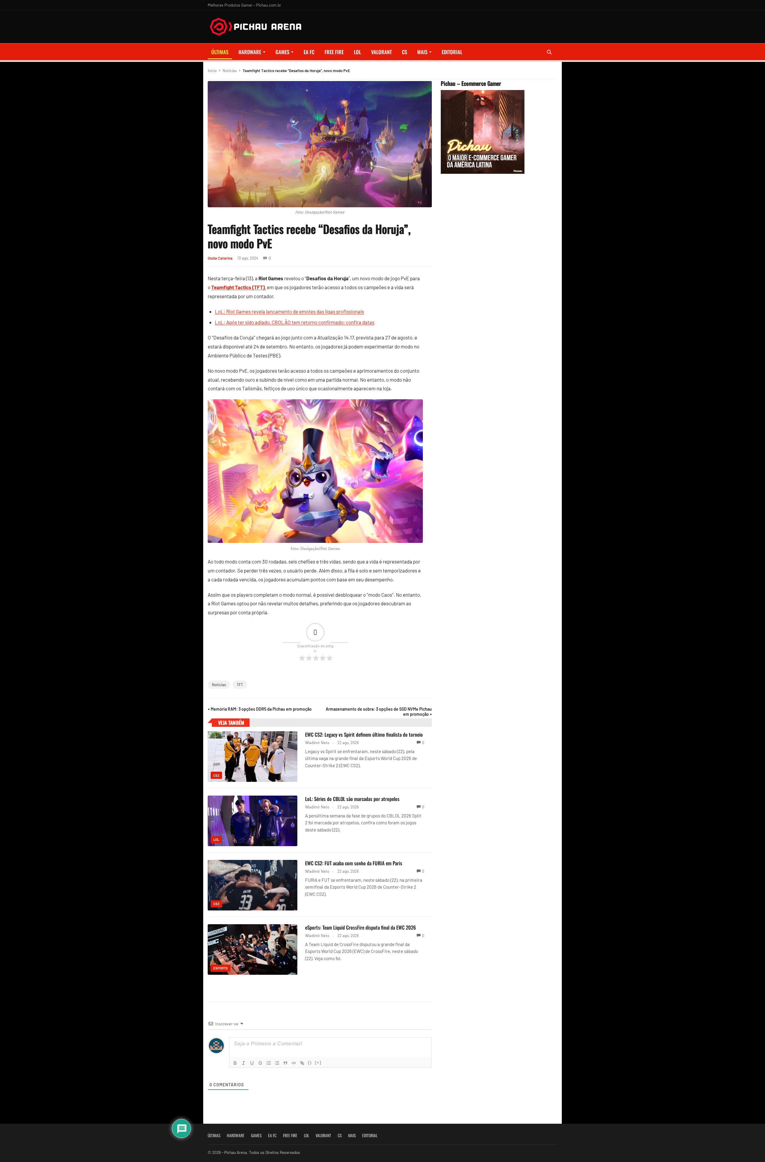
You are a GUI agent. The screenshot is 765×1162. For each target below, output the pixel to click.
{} (310, 1062)
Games (282, 52)
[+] (318, 1062)
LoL (357, 52)
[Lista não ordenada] (277, 1063)
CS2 (216, 775)
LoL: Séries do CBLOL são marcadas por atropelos (352, 798)
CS (404, 52)
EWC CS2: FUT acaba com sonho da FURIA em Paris (353, 863)
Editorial (452, 52)
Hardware (249, 52)
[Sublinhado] (252, 1063)
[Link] (302, 1063)
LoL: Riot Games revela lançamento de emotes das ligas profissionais (289, 311)
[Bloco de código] (294, 1063)
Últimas (219, 52)
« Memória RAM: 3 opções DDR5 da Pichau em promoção (260, 709)
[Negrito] (235, 1063)
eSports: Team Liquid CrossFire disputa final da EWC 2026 (360, 927)
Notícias (230, 70)
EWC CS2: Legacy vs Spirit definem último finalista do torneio (364, 734)
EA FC (309, 52)
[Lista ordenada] (268, 1063)
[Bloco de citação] (285, 1063)
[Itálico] (243, 1063)
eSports (220, 968)
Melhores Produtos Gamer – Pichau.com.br (244, 4)
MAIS (422, 52)
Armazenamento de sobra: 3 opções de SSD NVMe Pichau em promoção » (379, 711)
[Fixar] (260, 1063)
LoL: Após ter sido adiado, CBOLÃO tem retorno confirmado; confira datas (294, 322)
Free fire (334, 52)
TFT (240, 684)
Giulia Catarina (220, 258)
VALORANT (381, 52)
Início (212, 70)
